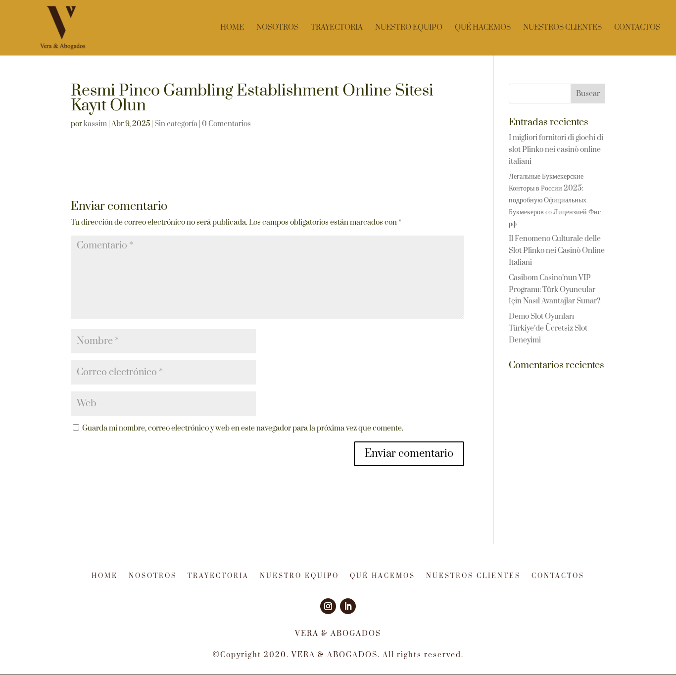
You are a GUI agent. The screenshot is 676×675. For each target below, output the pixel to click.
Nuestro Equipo (408, 28)
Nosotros (277, 28)
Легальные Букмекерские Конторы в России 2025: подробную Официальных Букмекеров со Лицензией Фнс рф (555, 200)
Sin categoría (175, 124)
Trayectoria (337, 28)
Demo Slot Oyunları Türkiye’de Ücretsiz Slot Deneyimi (548, 328)
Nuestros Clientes (562, 28)
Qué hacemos (483, 28)
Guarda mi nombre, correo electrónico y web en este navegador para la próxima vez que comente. (242, 428)
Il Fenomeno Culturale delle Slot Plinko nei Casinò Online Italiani (557, 250)
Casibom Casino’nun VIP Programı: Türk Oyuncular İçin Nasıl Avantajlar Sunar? (554, 289)
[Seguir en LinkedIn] (348, 606)
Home (232, 28)
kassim (95, 124)
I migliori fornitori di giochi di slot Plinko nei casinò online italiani (556, 149)
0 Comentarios (226, 124)
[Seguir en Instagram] (328, 606)
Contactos (637, 28)
